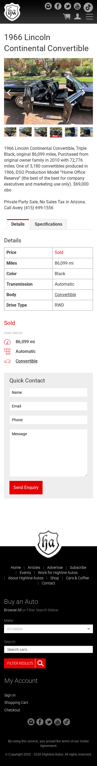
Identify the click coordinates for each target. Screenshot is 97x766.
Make (8, 620)
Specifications (48, 224)
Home (16, 567)
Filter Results (20, 663)
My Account (77, 16)
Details (18, 224)
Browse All (13, 610)
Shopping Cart (16, 702)
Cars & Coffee (77, 578)
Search (10, 642)
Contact (48, 583)
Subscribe (78, 567)
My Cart (66, 16)
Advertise (55, 567)
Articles (34, 567)
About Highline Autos (25, 578)
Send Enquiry (26, 487)
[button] (48, 631)
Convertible (65, 294)
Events (25, 572)
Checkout (12, 710)
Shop (54, 578)
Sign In (10, 695)
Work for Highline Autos (58, 572)
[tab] (18, 224)
